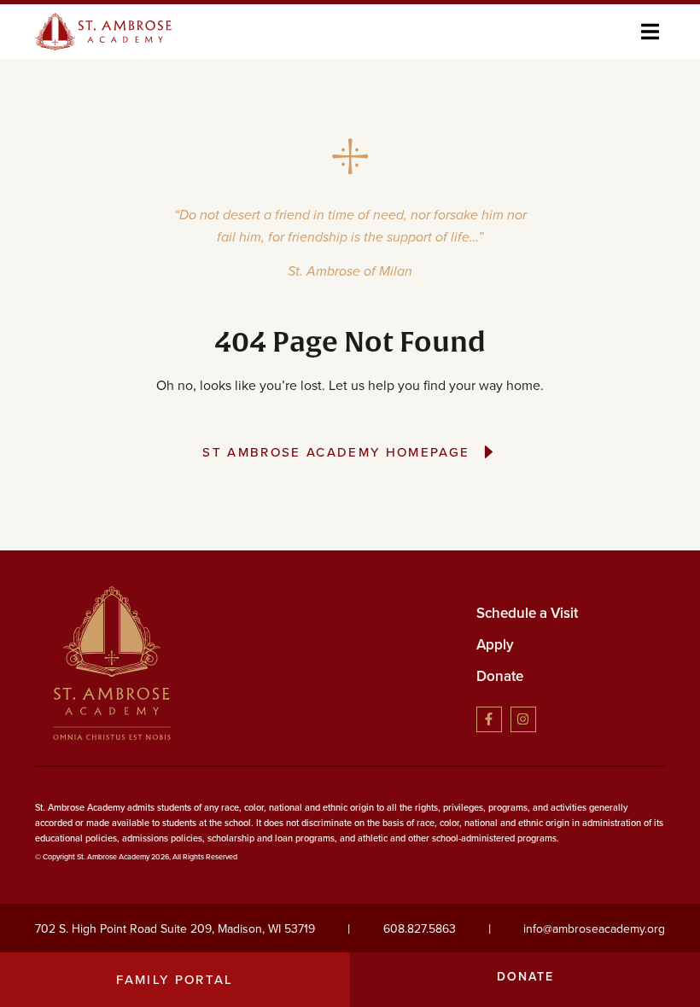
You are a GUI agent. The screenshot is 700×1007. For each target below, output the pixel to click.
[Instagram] (523, 719)
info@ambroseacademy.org (594, 929)
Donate (499, 676)
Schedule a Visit (527, 613)
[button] (650, 31)
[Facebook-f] (489, 719)
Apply (495, 644)
